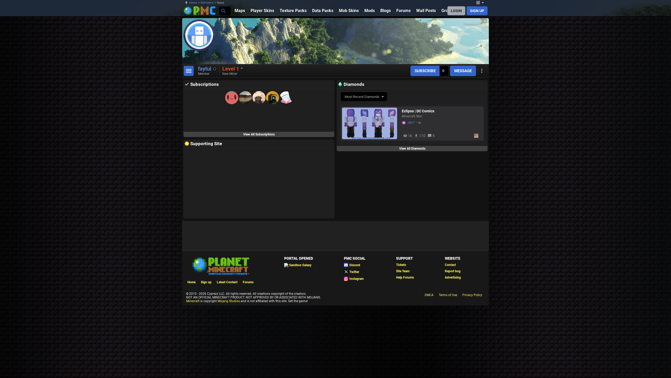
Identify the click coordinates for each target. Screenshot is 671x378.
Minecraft (192, 301)
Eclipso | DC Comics (418, 111)
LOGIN (456, 11)
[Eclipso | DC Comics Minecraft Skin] (370, 123)
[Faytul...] (223, 11)
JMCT (410, 122)
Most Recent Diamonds (362, 97)
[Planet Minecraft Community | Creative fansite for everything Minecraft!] (220, 265)
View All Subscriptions (259, 134)
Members (207, 2)
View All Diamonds (412, 148)
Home (193, 2)
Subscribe (425, 71)
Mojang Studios (229, 301)
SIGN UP (477, 11)
